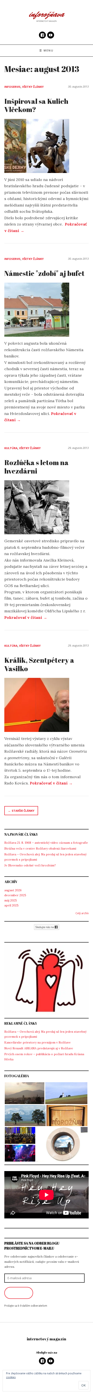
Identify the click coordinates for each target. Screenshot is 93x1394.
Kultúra (11, 448)
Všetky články (33, 87)
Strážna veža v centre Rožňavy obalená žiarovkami (40, 848)
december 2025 (15, 895)
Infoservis (12, 87)
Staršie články (23, 811)
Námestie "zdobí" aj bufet (44, 273)
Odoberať (19, 1292)
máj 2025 (10, 900)
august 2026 (13, 890)
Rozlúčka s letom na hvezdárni (36, 466)
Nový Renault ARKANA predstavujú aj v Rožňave (38, 1048)
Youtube (50, 35)
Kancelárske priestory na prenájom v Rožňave (37, 1042)
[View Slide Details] (46, 980)
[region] (46, 980)
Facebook (42, 35)
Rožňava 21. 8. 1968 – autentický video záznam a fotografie (46, 843)
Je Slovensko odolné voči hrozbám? (30, 865)
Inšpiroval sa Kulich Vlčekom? (36, 105)
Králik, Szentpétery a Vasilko (39, 664)
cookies (11, 1377)
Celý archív (82, 913)
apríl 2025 (11, 905)
